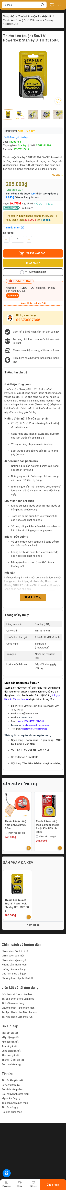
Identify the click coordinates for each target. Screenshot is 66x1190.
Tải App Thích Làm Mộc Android (19, 1012)
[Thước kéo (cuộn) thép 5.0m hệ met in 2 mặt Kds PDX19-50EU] (49, 806)
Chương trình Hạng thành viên (18, 1007)
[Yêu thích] (52, 5)
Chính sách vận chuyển (14, 960)
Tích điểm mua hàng (13, 1003)
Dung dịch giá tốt (11, 1050)
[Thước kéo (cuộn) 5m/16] (17, 884)
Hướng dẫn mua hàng (14, 969)
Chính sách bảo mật (13, 955)
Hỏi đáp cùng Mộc (12, 1112)
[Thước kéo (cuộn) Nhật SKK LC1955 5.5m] (17, 806)
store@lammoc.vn (27, 713)
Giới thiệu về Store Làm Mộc (17, 994)
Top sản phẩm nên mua (15, 1103)
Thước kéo (15, 141)
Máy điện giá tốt (10, 1037)
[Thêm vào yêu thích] (58, 101)
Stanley (22, 145)
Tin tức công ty (10, 1107)
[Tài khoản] (59, 5)
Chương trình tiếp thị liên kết (17, 978)
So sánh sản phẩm (12, 1089)
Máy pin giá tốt (10, 1032)
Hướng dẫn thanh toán (14, 964)
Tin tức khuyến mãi (12, 1080)
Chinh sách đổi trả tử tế (15, 951)
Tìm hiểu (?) (27, 208)
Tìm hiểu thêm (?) (13, 227)
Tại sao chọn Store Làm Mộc (18, 998)
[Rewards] (7, 1173)
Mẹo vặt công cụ (11, 1098)
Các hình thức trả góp (14, 973)
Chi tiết (56, 175)
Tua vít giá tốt (9, 1046)
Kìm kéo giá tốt (10, 1041)
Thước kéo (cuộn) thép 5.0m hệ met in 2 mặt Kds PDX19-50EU (48, 827)
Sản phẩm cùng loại (20, 784)
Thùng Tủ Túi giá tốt (13, 1059)
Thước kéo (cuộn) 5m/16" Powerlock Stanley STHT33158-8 (17, 905)
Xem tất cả (33, 924)
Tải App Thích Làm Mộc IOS (17, 1016)
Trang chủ (8, 16)
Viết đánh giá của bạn (16, 137)
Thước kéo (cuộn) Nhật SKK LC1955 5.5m (15, 825)
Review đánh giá (11, 1084)
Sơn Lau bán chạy (11, 1064)
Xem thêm (31, 597)
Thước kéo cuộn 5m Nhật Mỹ (34, 16)
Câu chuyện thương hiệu (15, 1093)
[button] (30, 121)
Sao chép (12, 295)
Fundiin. (46, 219)
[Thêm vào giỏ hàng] (29, 848)
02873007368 (28, 320)
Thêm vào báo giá (35, 272)
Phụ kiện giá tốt (10, 1055)
